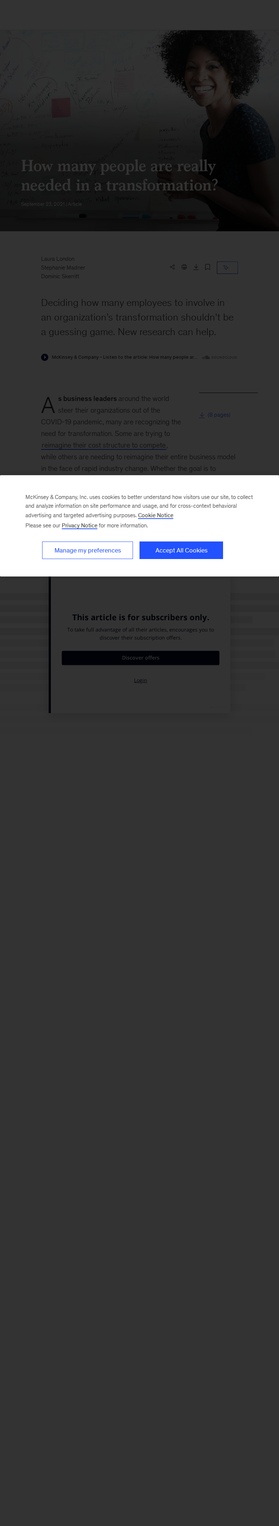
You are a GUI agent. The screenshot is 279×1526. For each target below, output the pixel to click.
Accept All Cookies (181, 550)
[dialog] (139, 526)
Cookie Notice (155, 515)
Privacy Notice (79, 525)
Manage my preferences (87, 550)
